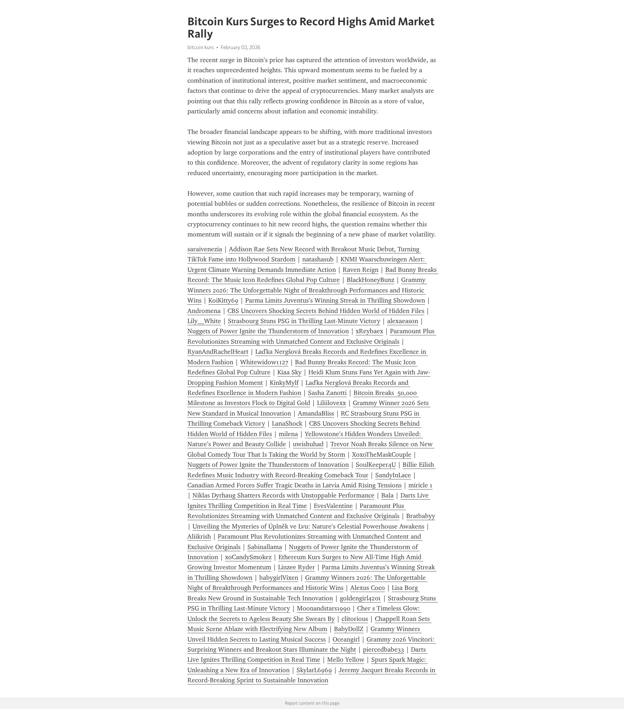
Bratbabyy (420, 516)
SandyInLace (393, 475)
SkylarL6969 (314, 670)
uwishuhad (308, 444)
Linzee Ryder (296, 567)
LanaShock (287, 423)
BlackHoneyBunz (370, 280)
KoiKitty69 (223, 300)
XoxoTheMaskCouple (381, 454)
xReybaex (369, 331)
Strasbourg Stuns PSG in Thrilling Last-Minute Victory (304, 321)
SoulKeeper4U (376, 465)
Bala (387, 495)
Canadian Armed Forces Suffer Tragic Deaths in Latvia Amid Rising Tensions (294, 485)
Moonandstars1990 (323, 608)
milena (288, 434)
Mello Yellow (345, 660)
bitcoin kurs (200, 47)
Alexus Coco (367, 588)
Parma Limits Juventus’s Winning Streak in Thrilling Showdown (335, 300)
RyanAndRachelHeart (217, 352)
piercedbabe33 (383, 649)
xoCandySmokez (248, 557)
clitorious (355, 619)
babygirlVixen (278, 578)
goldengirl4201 (360, 598)
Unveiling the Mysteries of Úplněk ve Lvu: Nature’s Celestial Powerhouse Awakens (308, 526)
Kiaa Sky (289, 372)
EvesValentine (333, 506)
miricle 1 (420, 485)
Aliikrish (199, 536)
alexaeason (402, 321)
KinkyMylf (284, 383)
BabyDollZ (349, 629)
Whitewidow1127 (264, 362)
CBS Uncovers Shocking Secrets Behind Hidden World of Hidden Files (326, 311)
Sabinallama (264, 547)
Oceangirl (346, 639)
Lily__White (204, 321)
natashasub (318, 259)
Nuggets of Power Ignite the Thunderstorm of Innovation (268, 331)
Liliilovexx (331, 403)
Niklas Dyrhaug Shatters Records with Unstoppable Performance (283, 495)
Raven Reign (360, 270)
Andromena (204, 311)
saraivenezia (204, 249)
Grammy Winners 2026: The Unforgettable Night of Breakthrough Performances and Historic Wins (307, 290)
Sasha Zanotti (327, 393)
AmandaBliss (316, 413)
